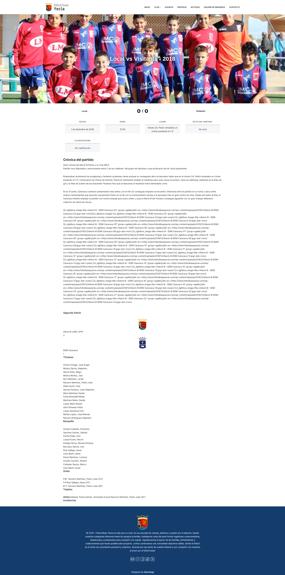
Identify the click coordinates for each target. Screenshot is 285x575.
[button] (160, 7)
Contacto (234, 7)
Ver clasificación (82, 148)
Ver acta (202, 129)
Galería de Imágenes (214, 7)
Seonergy (149, 572)
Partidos (182, 7)
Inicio (147, 7)
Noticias (195, 7)
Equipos (169, 7)
